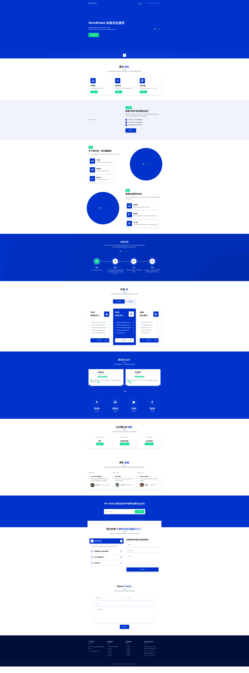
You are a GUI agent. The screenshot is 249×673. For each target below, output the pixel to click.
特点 (147, 3)
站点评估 (149, 340)
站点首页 (140, 3)
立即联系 (130, 130)
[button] (123, 391)
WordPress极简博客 (113, 646)
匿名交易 (158, 3)
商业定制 (99, 340)
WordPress (118, 301)
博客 (155, 3)
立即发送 (139, 511)
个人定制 (124, 340)
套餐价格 (151, 3)
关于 (144, 3)
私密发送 (124, 626)
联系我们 (93, 91)
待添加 (110, 648)
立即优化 (93, 35)
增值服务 (131, 301)
